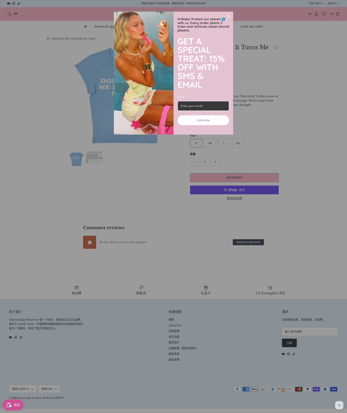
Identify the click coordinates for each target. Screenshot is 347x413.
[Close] (228, 16)
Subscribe (203, 120)
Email (181, 97)
